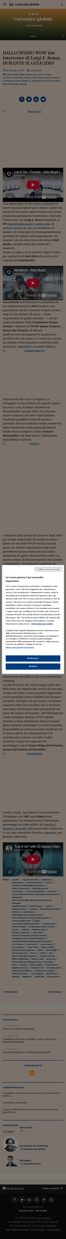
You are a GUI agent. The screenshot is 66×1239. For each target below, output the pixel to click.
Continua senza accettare (48, 569)
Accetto (33, 666)
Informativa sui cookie (42, 624)
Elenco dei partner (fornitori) (20, 647)
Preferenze (33, 658)
